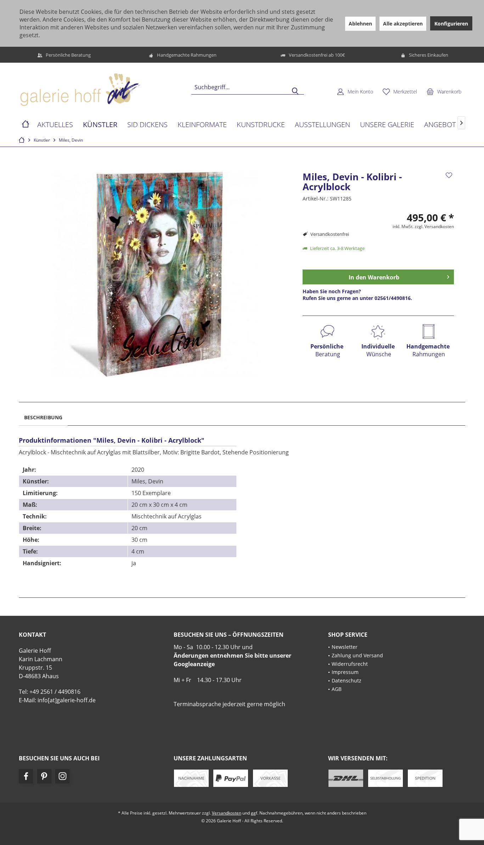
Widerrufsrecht (350, 663)
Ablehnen (360, 23)
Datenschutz (346, 680)
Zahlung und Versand (357, 655)
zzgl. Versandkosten (434, 226)
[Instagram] (62, 776)
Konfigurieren (451, 23)
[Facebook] (26, 776)
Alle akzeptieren (403, 23)
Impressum (345, 672)
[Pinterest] (44, 776)
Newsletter (345, 646)
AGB (337, 689)
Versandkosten (226, 813)
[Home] (25, 125)
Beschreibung (43, 417)
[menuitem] (444, 91)
